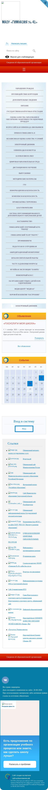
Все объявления (24, 346)
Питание (25, 106)
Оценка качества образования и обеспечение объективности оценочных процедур (24, 119)
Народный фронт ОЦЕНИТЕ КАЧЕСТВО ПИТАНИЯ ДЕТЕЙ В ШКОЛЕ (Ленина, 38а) (25, 621)
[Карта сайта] (7, 43)
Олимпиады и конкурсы (25, 150)
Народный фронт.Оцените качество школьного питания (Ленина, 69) (32, 638)
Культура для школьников (31, 572)
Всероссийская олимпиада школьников (24, 127)
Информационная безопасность (24, 190)
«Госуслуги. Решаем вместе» (18, 629)
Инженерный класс (24, 275)
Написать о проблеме (20, 764)
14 (30, 383)
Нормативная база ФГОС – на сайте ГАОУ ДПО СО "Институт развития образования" (24, 525)
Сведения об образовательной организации (24, 63)
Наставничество (24, 221)
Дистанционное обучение (25, 167)
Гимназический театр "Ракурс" (24, 235)
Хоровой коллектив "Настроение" (25, 295)
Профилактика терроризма (24, 202)
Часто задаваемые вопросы (24, 264)
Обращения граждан (25, 88)
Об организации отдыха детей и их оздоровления (25, 282)
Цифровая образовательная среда (24, 162)
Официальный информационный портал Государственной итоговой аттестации (22, 513)
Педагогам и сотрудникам (24, 247)
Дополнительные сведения (25, 100)
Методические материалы (24, 179)
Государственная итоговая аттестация (25, 111)
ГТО (24, 185)
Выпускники (24, 173)
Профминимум (24, 241)
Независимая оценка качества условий (24, 139)
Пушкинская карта (29, 556)
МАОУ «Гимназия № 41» (19, 22)
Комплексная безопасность (24, 196)
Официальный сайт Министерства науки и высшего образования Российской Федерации (23, 476)
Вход (24, 429)
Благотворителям (25, 208)
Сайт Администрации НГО (17, 589)
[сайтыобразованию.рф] (44, 4)
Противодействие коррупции (24, 94)
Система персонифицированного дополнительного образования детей (25, 215)
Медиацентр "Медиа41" (25, 289)
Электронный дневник (25, 144)
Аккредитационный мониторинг (25, 252)
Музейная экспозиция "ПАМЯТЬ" (24, 270)
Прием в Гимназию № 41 (24, 133)
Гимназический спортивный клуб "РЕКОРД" (24, 228)
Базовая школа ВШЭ (25, 156)
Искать (34, 51)
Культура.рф (27, 459)
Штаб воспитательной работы (24, 258)
